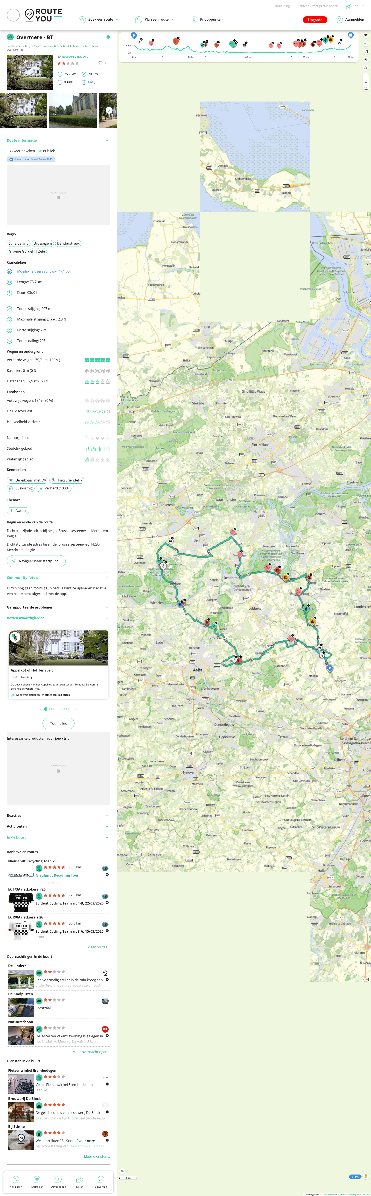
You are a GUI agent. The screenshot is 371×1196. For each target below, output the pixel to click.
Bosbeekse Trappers (75, 56)
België (28, 46)
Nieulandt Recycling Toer (57, 875)
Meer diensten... (97, 1156)
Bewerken (101, 1186)
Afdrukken (37, 1186)
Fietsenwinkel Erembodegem (33, 1070)
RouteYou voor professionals (318, 6)
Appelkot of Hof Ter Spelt (32, 670)
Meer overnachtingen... (91, 1051)
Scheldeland (19, 243)
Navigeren (16, 1186)
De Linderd (17, 965)
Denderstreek (68, 243)
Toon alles (58, 723)
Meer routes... (98, 947)
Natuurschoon (20, 1022)
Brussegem (43, 243)
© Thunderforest (328, 1194)
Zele (41, 251)
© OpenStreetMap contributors (354, 1194)
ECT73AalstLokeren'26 (27, 889)
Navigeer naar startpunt (38, 561)
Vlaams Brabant (43, 46)
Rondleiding (281, 6)
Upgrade (315, 19)
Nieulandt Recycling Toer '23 (32, 861)
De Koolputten (20, 994)
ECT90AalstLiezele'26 (25, 917)
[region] (244, 613)
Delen (79, 1186)
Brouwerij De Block (24, 1098)
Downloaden (58, 1186)
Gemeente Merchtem (85, 46)
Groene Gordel (62, 46)
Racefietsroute (15, 46)
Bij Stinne (16, 1126)
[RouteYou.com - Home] (43, 15)
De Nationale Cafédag (87, 1146)
